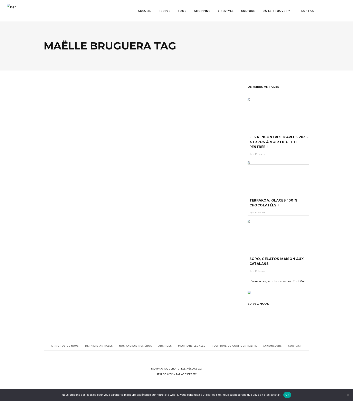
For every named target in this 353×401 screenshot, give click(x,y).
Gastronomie (58, 156)
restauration (56, 235)
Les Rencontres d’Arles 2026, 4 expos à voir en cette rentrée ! (279, 142)
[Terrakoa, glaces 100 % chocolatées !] (278, 176)
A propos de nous (65, 345)
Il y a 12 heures (257, 154)
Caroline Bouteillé (57, 180)
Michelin (70, 224)
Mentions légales (192, 345)
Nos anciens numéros (135, 345)
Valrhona (57, 241)
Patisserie (65, 230)
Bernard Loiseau (53, 212)
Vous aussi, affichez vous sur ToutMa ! (278, 281)
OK (287, 394)
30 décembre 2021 (82, 180)
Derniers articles (99, 345)
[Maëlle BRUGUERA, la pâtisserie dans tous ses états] (92, 120)
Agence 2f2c (189, 374)
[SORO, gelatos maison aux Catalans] (278, 235)
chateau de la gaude (76, 212)
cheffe (73, 218)
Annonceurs (272, 345)
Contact (295, 345)
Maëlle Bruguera (53, 224)
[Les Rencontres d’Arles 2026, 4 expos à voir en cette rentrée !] (278, 113)
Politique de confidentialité (234, 345)
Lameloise (84, 218)
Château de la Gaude (56, 218)
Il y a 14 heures (257, 212)
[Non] (348, 395)
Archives (165, 345)
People (75, 156)
